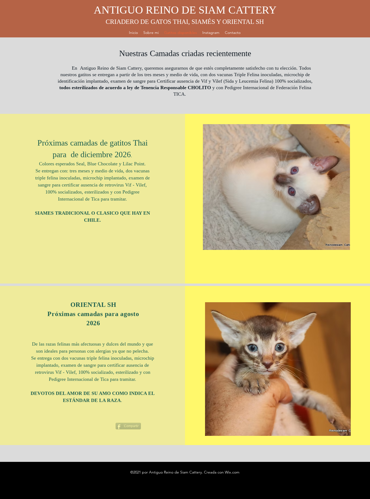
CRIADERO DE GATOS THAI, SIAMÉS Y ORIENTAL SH (185, 21)
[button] (276, 187)
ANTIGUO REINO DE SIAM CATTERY (185, 10)
